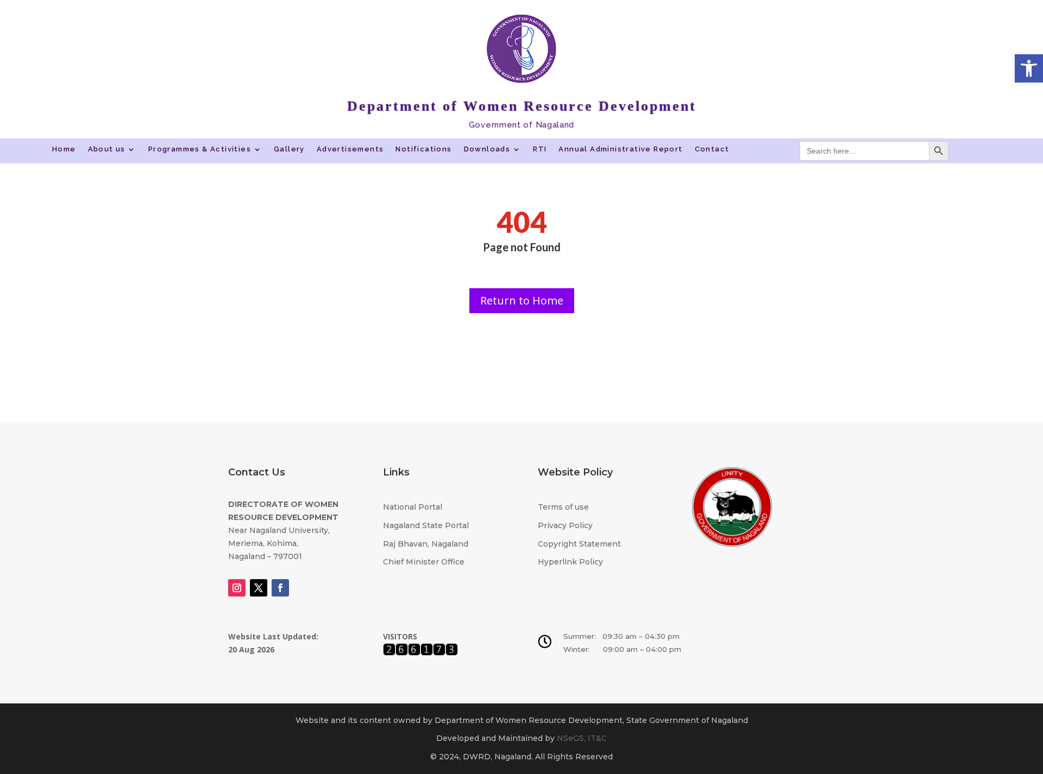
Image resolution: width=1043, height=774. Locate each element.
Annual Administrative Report (620, 149)
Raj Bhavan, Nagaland (425, 544)
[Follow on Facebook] (280, 588)
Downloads (487, 149)
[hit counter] (420, 653)
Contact (712, 149)
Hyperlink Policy (570, 562)
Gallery (289, 149)
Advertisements (350, 149)
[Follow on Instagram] (237, 588)
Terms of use (563, 507)
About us (106, 149)
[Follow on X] (258, 588)
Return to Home (521, 300)
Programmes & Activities (199, 149)
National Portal (412, 507)
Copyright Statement (579, 544)
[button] (1029, 68)
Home (64, 149)
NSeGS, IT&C (582, 738)
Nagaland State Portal (426, 525)
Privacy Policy (565, 525)
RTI (539, 149)
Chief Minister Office (423, 562)
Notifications (423, 149)
